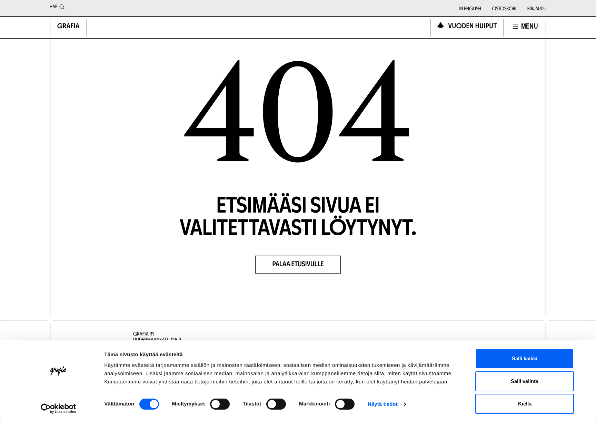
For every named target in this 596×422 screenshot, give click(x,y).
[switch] (220, 404)
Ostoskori (504, 9)
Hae (53, 7)
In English (470, 9)
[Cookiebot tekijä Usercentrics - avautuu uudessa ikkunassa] (58, 408)
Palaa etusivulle (298, 264)
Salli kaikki (524, 358)
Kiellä (525, 403)
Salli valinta (524, 381)
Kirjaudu (536, 9)
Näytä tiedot (383, 404)
